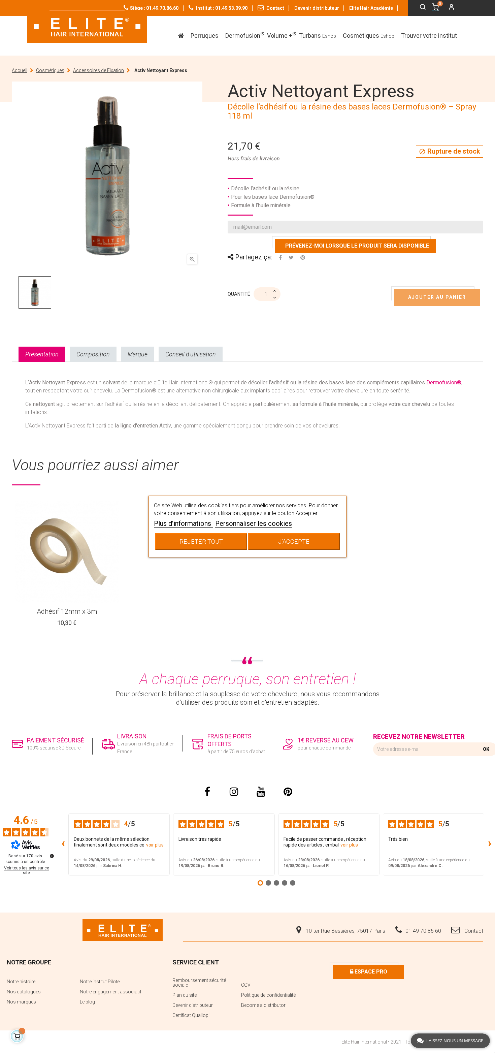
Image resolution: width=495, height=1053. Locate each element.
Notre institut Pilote (100, 981)
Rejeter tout (201, 541)
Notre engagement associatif (110, 991)
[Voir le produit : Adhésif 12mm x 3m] (67, 552)
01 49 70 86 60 (423, 931)
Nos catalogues (24, 991)
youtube (261, 791)
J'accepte (293, 541)
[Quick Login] (448, 7)
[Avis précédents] (63, 844)
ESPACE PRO (370, 971)
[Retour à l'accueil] (87, 26)
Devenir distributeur (316, 8)
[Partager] (280, 257)
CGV (246, 985)
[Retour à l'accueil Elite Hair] (122, 930)
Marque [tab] (137, 354)
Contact (274, 8)
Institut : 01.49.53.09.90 (221, 8)
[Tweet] (291, 257)
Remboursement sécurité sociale (199, 983)
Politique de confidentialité (268, 995)
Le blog (87, 1001)
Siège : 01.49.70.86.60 (154, 8)
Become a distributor (263, 1005)
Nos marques (21, 1001)
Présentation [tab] (42, 354)
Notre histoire (21, 981)
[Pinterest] (302, 257)
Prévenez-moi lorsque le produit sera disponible (357, 246)
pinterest (288, 791)
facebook (207, 791)
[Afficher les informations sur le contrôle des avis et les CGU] (52, 856)
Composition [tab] (93, 354)
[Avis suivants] (489, 844)
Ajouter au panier (437, 297)
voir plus (155, 845)
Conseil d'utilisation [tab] (190, 354)
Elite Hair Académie (371, 8)
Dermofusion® (443, 382)
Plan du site (184, 995)
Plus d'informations (183, 523)
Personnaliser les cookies (253, 523)
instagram (234, 791)
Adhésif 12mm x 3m (67, 611)
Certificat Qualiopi (190, 1015)
